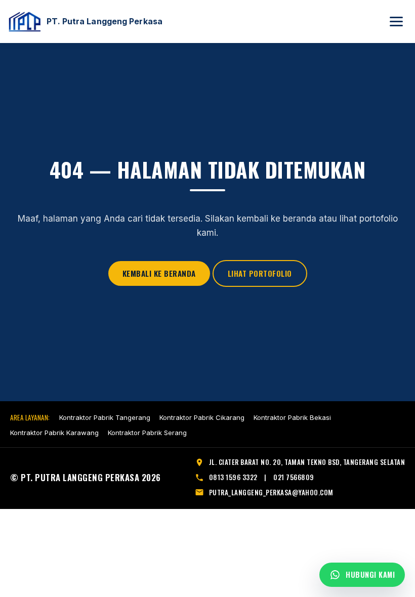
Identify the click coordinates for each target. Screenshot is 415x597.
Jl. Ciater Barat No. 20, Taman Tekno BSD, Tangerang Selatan (307, 462)
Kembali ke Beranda (159, 273)
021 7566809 (293, 477)
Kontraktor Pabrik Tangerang (104, 417)
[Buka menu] (396, 21)
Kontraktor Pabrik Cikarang (201, 417)
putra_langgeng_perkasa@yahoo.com (271, 492)
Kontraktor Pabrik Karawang (54, 433)
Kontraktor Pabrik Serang (147, 433)
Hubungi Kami (370, 574)
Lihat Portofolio (260, 273)
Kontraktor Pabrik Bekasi (292, 417)
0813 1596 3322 (233, 477)
